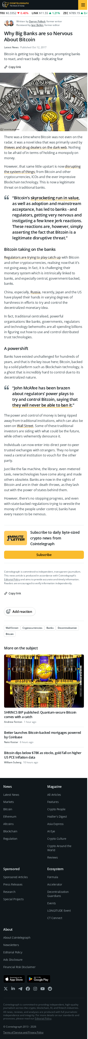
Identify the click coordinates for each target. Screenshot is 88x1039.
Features (53, 802)
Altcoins (8, 824)
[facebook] (27, 989)
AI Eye (51, 831)
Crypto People (56, 809)
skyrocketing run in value (55, 198)
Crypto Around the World (59, 848)
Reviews (52, 857)
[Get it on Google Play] (39, 979)
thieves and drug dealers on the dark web (35, 147)
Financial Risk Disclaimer (19, 967)
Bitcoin (7, 809)
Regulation (10, 839)
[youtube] (42, 989)
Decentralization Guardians (58, 894)
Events (51, 903)
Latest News (11, 47)
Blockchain (10, 831)
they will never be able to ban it (42, 405)
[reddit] (49, 989)
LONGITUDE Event (59, 910)
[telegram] (20, 989)
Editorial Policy (12, 579)
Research (9, 892)
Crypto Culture (56, 839)
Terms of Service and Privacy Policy (23, 1032)
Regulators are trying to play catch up (32, 257)
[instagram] (35, 989)
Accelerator (54, 884)
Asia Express (55, 824)
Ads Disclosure (13, 960)
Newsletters (11, 945)
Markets (8, 802)
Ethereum (9, 816)
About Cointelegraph (16, 937)
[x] (5, 989)
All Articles (54, 795)
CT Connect (54, 918)
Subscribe (44, 555)
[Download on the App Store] (14, 979)
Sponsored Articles (15, 877)
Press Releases (13, 884)
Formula (52, 877)
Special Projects (13, 899)
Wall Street (25, 426)
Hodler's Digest (57, 816)
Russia (35, 292)
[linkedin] (13, 989)
